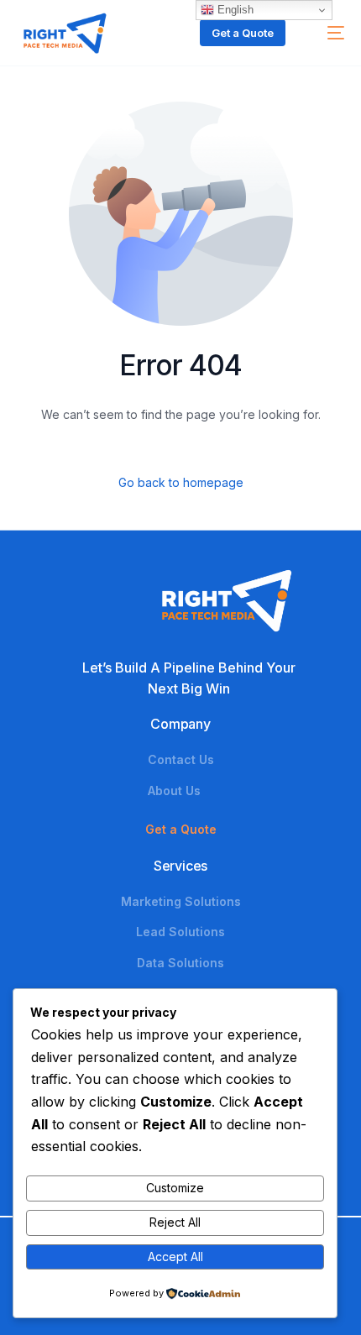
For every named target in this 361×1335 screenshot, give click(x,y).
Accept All (175, 1256)
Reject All (175, 1222)
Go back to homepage (180, 482)
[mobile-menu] (327, 33)
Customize (175, 1188)
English (234, 9)
